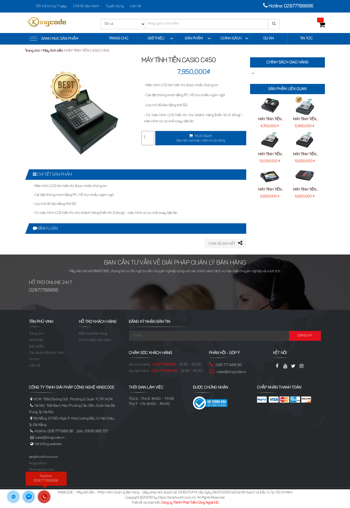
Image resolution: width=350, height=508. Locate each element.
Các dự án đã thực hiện (46, 353)
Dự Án (268, 38)
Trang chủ (118, 38)
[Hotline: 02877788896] (46, 498)
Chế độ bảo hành (86, 6)
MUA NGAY (200, 138)
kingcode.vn (38, 463)
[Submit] (274, 24)
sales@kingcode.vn (231, 372)
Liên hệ (135, 6)
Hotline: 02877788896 (291, 6)
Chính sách (231, 38)
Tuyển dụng (114, 6)
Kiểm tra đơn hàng (93, 334)
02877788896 (164, 365)
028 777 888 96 (165, 371)
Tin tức (306, 38)
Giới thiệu (156, 38)
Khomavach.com (41, 470)
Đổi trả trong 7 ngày (51, 6)
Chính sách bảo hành (95, 340)
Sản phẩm (194, 38)
